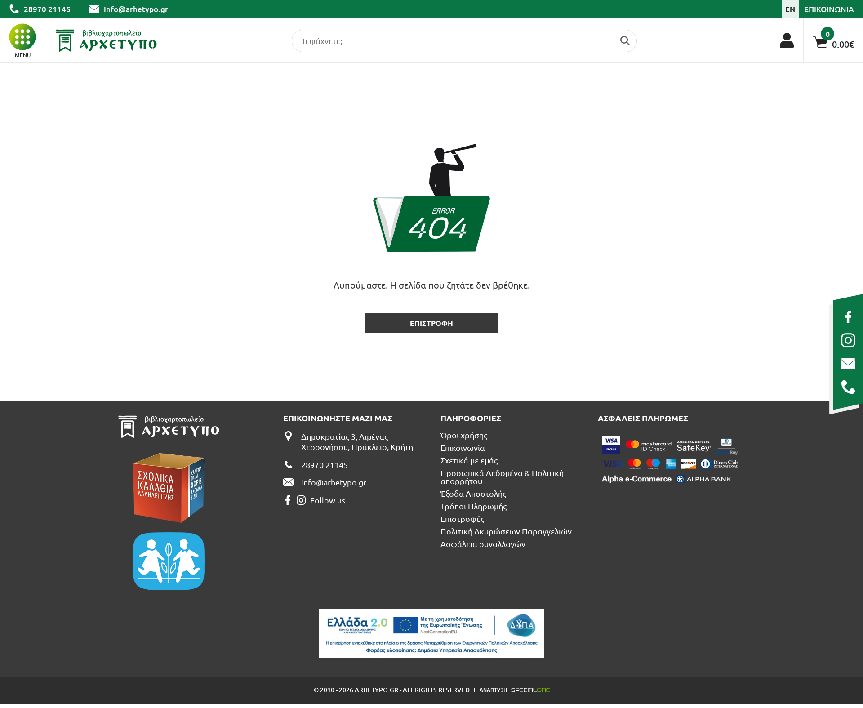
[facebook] (848, 317)
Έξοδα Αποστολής (473, 494)
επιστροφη (431, 323)
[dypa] (431, 633)
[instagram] (848, 340)
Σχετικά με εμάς (469, 460)
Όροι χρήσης (463, 435)
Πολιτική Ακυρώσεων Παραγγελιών (506, 531)
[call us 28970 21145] (848, 387)
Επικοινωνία (462, 448)
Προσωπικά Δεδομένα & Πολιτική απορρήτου (502, 477)
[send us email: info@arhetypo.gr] (848, 363)
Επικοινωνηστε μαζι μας (337, 418)
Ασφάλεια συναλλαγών (482, 544)
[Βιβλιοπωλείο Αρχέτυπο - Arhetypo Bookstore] (106, 40)
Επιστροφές (462, 519)
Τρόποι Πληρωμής (473, 506)
